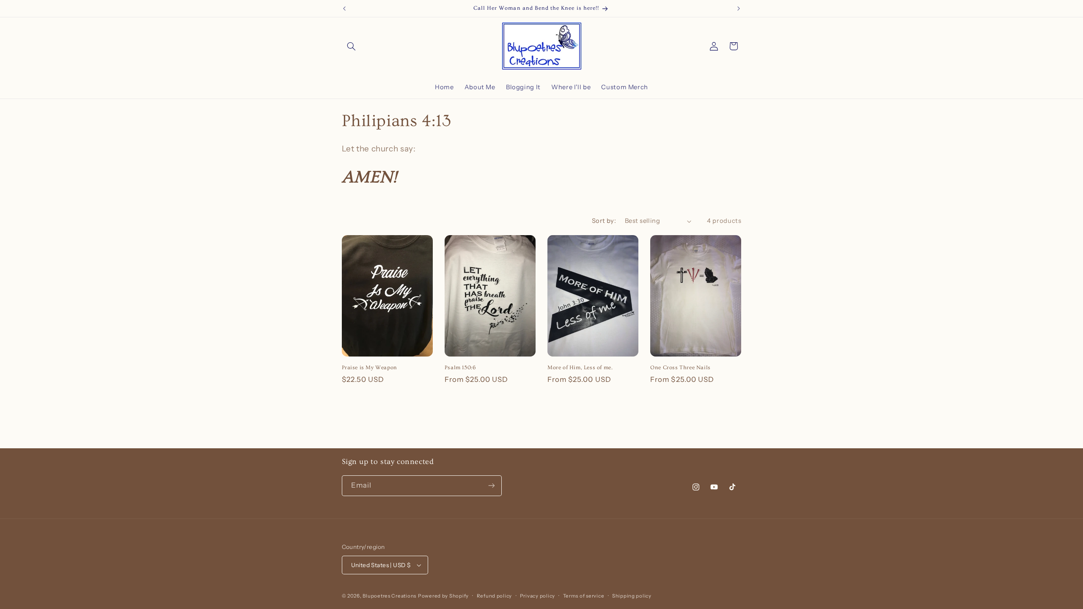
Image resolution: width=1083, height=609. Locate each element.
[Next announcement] (738, 8)
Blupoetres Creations (389, 596)
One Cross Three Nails (680, 367)
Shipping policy (631, 596)
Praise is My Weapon (369, 367)
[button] (351, 46)
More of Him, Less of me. (580, 367)
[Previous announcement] (344, 8)
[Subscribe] (491, 485)
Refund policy (494, 596)
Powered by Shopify (443, 596)
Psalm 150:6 (460, 367)
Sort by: (604, 221)
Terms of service (584, 596)
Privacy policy (537, 596)
